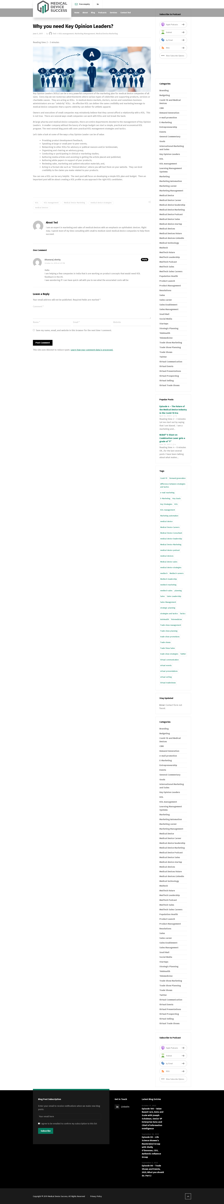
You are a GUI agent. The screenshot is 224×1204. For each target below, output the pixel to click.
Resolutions (165, 290)
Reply (144, 259)
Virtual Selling (166, 380)
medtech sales (166, 591)
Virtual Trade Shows (169, 385)
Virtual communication (169, 660)
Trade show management (170, 625)
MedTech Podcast (168, 262)
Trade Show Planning (170, 347)
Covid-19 (163, 478)
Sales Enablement (168, 304)
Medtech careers (177, 573)
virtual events (166, 665)
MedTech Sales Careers (170, 271)
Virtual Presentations (170, 371)
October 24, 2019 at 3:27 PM (55, 263)
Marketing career (168, 186)
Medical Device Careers (170, 527)
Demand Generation (169, 113)
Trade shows (165, 642)
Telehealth (164, 333)
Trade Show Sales (167, 648)
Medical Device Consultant (171, 533)
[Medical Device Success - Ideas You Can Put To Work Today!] (52, 9)
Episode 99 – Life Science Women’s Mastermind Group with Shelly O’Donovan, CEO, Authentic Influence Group (151, 1147)
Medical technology (169, 243)
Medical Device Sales (169, 219)
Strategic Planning (168, 328)
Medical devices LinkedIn (171, 238)
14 (176, 416)
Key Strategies (166, 504)
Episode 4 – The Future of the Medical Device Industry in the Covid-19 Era (173, 409)
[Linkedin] (98, 4)
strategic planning (167, 608)
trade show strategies (169, 654)
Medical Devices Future (170, 233)
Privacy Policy (96, 1196)
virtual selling (166, 677)
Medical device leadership (172, 205)
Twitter (163, 357)
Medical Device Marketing (107, 34)
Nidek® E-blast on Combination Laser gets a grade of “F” (172, 438)
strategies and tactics (169, 614)
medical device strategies (101, 203)
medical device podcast (170, 550)
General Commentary (169, 136)
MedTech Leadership (169, 257)
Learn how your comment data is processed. (92, 350)
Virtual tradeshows (168, 683)
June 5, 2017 (38, 34)
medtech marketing (168, 585)
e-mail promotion (168, 117)
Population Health (168, 276)
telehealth (164, 619)
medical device (166, 521)
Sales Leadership (174, 596)
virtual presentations (169, 671)
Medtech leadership (168, 579)
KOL (36, 203)
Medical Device (166, 195)
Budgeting (164, 95)
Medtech (163, 248)
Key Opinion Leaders (169, 154)
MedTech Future (167, 252)
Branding (164, 90)
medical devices (41, 208)
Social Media (165, 319)
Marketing (164, 176)
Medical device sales (168, 562)
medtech (163, 573)
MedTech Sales (166, 266)
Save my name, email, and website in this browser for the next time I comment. (74, 330)
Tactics (182, 614)
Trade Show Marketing (170, 342)
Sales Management (168, 309)
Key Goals (176, 498)
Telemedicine (166, 338)
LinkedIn (125, 1107)
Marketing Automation (170, 181)
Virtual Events (166, 366)
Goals (162, 141)
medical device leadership (171, 539)
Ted (54, 34)
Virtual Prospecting (169, 376)
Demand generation (177, 478)
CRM (161, 108)
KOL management (66, 34)
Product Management (170, 285)
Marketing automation (169, 516)
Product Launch (167, 281)
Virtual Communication (170, 361)
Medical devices (167, 228)
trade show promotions (170, 637)
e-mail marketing (167, 493)
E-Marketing (165, 122)
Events (162, 132)
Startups (163, 323)
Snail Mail (164, 314)
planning (178, 591)
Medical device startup (170, 224)
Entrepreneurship (168, 127)
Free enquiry (84, 4)
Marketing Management (85, 34)
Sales (162, 295)
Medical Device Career (170, 200)
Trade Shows (165, 352)
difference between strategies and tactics (172, 485)
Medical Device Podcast (171, 214)
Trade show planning (168, 631)
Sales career (165, 300)
